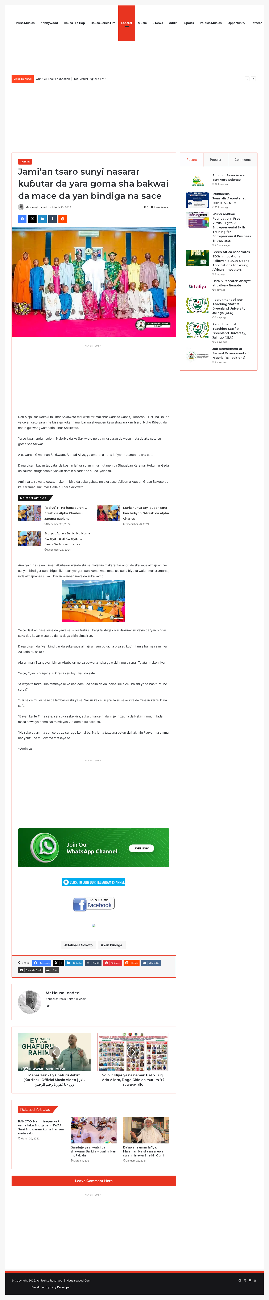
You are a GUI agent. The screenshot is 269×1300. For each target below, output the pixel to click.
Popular (216, 160)
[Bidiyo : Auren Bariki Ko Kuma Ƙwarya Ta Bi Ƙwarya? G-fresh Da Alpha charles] (29, 538)
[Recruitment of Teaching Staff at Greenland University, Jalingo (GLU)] (197, 330)
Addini (173, 23)
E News (158, 23)
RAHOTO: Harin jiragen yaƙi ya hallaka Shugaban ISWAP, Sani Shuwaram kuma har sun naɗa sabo (41, 1127)
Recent (191, 160)
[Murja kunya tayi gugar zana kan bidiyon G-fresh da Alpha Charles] (108, 513)
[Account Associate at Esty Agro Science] (197, 181)
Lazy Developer (60, 1287)
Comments (243, 160)
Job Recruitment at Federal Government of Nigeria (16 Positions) (230, 353)
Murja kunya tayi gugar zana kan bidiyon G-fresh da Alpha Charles (146, 513)
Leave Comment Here (94, 1181)
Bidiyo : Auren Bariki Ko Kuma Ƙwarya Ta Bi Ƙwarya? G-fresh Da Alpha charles (67, 538)
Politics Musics (211, 23)
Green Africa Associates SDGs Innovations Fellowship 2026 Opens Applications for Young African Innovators (231, 261)
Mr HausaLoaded (36, 207)
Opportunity (236, 23)
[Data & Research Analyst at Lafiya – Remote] (197, 287)
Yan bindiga (112, 945)
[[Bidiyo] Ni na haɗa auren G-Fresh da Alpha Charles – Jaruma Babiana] (29, 513)
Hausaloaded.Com (78, 1280)
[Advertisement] (134, 114)
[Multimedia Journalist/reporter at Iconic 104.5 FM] (197, 200)
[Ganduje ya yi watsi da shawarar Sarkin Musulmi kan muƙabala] (94, 1130)
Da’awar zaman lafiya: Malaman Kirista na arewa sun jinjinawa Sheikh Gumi (143, 1151)
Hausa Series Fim (103, 23)
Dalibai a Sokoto (80, 945)
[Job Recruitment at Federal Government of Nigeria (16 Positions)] (197, 355)
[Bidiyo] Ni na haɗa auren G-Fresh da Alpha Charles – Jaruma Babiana (66, 513)
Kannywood (49, 23)
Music (142, 23)
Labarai (126, 23)
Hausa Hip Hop (74, 23)
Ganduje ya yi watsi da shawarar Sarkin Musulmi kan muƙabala (93, 1151)
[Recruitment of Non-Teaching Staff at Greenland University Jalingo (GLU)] (197, 305)
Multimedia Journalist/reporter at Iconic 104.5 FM (229, 198)
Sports (189, 23)
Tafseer (256, 23)
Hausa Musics (25, 23)
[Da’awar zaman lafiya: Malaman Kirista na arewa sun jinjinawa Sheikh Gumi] (146, 1130)
